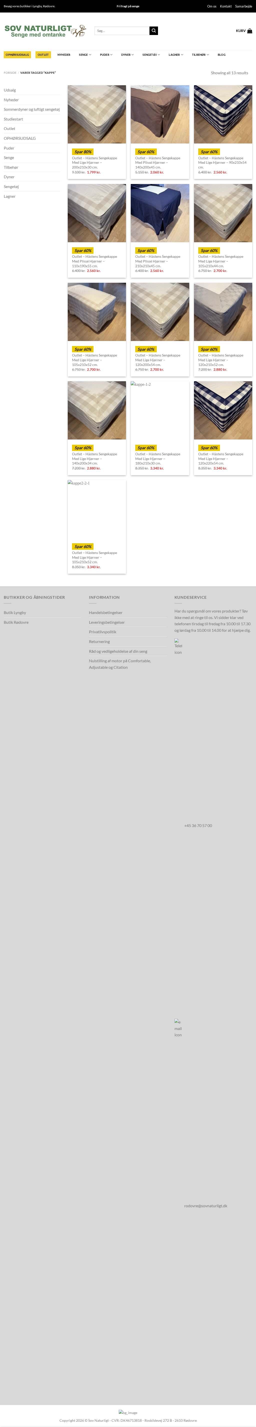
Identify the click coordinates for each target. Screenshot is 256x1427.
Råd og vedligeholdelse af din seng (118, 651)
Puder (104, 54)
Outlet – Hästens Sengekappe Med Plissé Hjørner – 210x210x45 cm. (157, 261)
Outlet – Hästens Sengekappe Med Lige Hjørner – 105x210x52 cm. (94, 359)
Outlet (43, 54)
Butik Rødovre (16, 622)
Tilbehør (199, 54)
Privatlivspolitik (102, 631)
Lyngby (37, 6)
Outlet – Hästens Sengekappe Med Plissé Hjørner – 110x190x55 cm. (94, 261)
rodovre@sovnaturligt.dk (205, 1205)
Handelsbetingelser (105, 612)
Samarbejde (243, 6)
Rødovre (48, 6)
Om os (211, 6)
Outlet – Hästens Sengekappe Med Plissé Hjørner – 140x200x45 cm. (157, 162)
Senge (83, 54)
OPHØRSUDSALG (17, 54)
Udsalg (10, 90)
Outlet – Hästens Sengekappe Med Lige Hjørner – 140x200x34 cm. (94, 458)
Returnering (99, 641)
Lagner (174, 54)
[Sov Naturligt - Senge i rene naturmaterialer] (45, 31)
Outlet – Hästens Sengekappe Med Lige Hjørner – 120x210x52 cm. (220, 359)
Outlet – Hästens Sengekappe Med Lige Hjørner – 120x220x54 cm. (220, 458)
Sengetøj (149, 54)
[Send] (154, 30)
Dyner (125, 54)
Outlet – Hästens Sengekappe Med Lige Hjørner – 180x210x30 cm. (157, 458)
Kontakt (226, 6)
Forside (10, 72)
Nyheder (64, 54)
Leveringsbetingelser (107, 622)
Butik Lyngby (15, 612)
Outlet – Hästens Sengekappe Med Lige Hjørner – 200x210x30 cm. (94, 162)
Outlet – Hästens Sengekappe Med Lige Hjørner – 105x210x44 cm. (220, 261)
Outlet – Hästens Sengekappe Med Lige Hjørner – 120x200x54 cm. (157, 359)
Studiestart (13, 118)
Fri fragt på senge (128, 6)
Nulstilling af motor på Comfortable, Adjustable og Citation (120, 664)
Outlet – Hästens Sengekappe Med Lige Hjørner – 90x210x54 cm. (222, 162)
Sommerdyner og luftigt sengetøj (32, 109)
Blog (222, 54)
